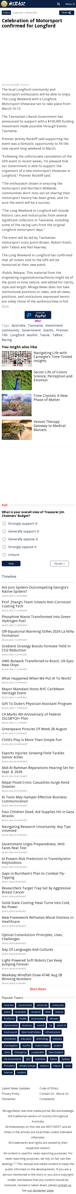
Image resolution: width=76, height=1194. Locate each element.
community (10, 330)
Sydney (66, 1059)
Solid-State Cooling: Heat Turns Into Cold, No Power (36, 905)
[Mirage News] (13, 4)
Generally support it (23, 531)
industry (57, 1038)
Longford (17, 335)
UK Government (12, 1059)
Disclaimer (9, 1099)
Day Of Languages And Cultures (27, 949)
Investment (54, 325)
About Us (62, 1094)
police (7, 1011)
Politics (6, 12)
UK (50, 1025)
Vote (11, 563)
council (40, 1025)
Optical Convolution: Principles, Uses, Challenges (32, 937)
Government (31, 330)
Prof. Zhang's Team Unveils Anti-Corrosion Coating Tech (36, 604)
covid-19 (61, 1025)
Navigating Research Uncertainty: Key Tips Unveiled (36, 828)
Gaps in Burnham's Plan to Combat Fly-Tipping (33, 875)
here (5, 306)
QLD (28, 1059)
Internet (8, 1072)
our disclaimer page (40, 1190)
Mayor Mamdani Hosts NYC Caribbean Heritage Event (33, 691)
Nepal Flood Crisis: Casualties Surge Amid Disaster (35, 784)
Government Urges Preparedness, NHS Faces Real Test (33, 846)
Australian (20, 1011)
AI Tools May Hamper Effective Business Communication (34, 799)
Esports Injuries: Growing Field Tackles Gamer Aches (33, 755)
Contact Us (47, 1094)
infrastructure (52, 1032)
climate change (27, 1065)
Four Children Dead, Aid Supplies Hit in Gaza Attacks (38, 814)
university (42, 1005)
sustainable (37, 1052)
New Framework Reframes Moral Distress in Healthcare (37, 919)
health (23, 1018)
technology (42, 1038)
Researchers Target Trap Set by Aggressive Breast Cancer (36, 890)
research (36, 1011)
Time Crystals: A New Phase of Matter (51, 397)
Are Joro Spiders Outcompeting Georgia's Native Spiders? (35, 589)
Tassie (45, 335)
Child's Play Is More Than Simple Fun (32, 739)
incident (21, 1072)
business (27, 1025)
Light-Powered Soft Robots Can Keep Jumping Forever (32, 962)
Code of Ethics (49, 1088)
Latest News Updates (16, 1088)
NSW (48, 1011)
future (53, 1059)
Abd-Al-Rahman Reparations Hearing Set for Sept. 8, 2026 (38, 769)
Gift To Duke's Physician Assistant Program (37, 703)
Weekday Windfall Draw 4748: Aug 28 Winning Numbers (32, 977)
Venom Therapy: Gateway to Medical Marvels (50, 425)
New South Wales (31, 1032)
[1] (14, 1163)
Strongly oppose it (22, 547)
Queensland (10, 1025)
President (9, 1065)
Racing (7, 340)
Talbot (57, 335)
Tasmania (35, 325)
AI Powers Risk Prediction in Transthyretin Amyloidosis (36, 860)
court (68, 1065)
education (26, 1038)
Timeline (9, 576)
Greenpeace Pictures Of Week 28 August (34, 729)
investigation (11, 1045)
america (44, 1065)
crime (7, 1052)
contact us (64, 1185)
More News (38, 989)
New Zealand (56, 1052)
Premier (62, 330)
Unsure (13, 554)
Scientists (40, 1059)
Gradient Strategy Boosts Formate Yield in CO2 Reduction (36, 648)
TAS (5, 335)
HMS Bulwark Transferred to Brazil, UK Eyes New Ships (38, 663)
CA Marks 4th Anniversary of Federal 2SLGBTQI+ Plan (31, 716)
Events (48, 330)
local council (10, 1032)
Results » (59, 563)
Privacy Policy (10, 1094)
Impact (57, 1065)
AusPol (32, 335)
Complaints (47, 1099)
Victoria (59, 1011)
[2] (17, 1163)
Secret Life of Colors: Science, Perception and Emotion (53, 376)
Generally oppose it (23, 539)
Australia (18, 325)
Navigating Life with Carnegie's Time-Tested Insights (53, 356)
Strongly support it (23, 523)
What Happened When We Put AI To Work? (36, 678)
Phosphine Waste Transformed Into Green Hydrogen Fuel (36, 618)
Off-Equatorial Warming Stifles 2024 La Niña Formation (38, 633)
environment (38, 1018)
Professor (9, 1018)
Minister (54, 1018)
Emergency (21, 1052)
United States (42, 1045)
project (58, 1045)
